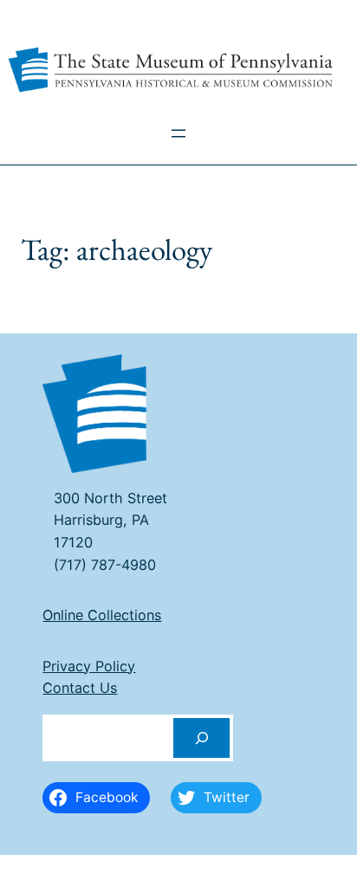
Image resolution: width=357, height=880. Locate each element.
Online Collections (101, 615)
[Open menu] (178, 133)
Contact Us (79, 687)
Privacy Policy (88, 666)
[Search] (201, 738)
